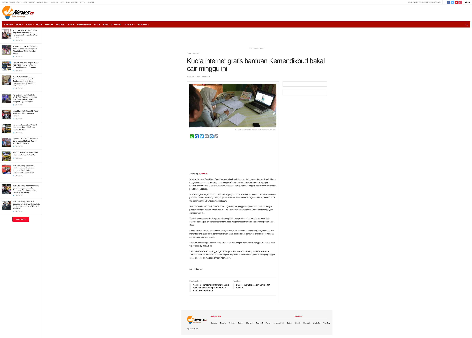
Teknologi (91, 2)
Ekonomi (32, 2)
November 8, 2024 (193, 76)
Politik (46, 2)
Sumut (18, 2)
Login (468, 2)
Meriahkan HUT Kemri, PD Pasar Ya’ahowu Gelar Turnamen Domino (26, 113)
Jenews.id (202, 173)
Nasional (40, 2)
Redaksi (12, 2)
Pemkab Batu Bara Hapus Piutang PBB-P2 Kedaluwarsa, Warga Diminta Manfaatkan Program (26, 65)
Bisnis (68, 2)
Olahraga (74, 2)
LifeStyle (82, 2)
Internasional (54, 2)
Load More (21, 219)
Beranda (5, 2)
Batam (62, 2)
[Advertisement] (462, 12)
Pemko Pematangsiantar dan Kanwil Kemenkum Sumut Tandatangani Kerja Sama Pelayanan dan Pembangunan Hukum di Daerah (25, 81)
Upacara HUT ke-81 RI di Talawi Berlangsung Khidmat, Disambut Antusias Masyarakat (25, 141)
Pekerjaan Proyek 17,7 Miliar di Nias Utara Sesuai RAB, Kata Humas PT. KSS (25, 127)
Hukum (25, 2)
